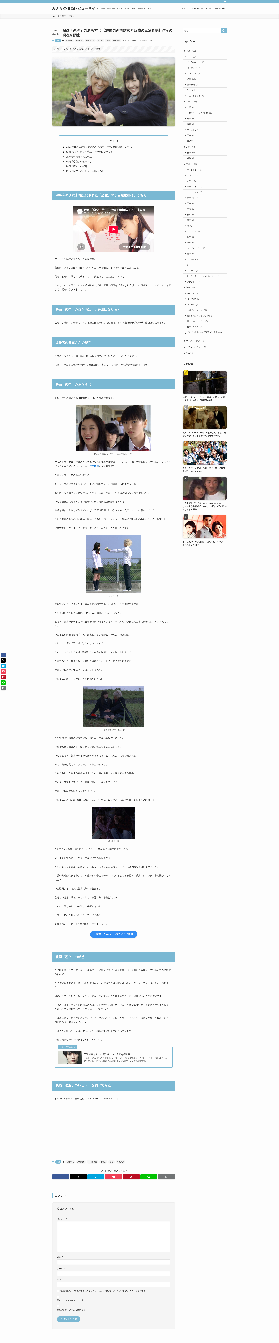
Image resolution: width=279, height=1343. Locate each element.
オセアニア (193, 73)
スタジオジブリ (196, 248)
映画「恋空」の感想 (76, 166)
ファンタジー (195, 170)
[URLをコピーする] (166, 1176)
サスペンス (193, 231)
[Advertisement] (113, 1130)
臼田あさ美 (90, 40)
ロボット (192, 198)
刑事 (190, 119)
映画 (191, 51)
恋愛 (191, 107)
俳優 (191, 152)
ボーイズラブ (194, 186)
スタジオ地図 (194, 259)
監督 (191, 158)
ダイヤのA (193, 299)
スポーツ (192, 270)
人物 (190, 147)
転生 (190, 237)
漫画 (190, 287)
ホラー (191, 181)
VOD (190, 353)
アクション (194, 282)
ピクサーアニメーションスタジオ (203, 276)
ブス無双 (192, 304)
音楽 (190, 254)
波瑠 (108, 40)
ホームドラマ (195, 130)
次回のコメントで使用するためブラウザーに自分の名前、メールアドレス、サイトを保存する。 (103, 1291)
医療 (190, 135)
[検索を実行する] (224, 30)
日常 (190, 215)
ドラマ (191, 101)
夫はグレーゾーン (197, 310)
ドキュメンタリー (196, 347)
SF (190, 265)
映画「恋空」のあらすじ (79, 161)
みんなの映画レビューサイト (75, 8)
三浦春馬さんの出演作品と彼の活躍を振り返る (108, 1054)
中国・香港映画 (195, 96)
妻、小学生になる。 (197, 321)
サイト (60, 1280)
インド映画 (193, 56)
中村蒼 (100, 40)
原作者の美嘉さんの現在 (79, 156)
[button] (60, 1176)
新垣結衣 (79, 40)
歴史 (190, 220)
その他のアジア (195, 62)
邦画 (58, 40)
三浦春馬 (69, 40)
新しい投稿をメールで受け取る (71, 1310)
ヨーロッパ (194, 68)
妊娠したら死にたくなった (200, 316)
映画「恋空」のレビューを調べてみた (86, 171)
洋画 (191, 79)
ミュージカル (194, 192)
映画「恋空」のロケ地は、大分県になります (89, 151)
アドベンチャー (195, 175)
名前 (60, 1257)
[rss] (225, 1)
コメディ (192, 141)
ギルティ (192, 293)
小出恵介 (116, 40)
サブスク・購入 (195, 341)
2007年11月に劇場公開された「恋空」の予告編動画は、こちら (99, 147)
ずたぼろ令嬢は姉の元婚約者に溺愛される (205, 333)
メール (61, 1268)
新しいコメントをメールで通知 (71, 1300)
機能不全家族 (195, 327)
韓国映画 (193, 85)
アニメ (191, 164)
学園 (190, 209)
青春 (190, 124)
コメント (62, 1219)
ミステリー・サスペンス (199, 113)
